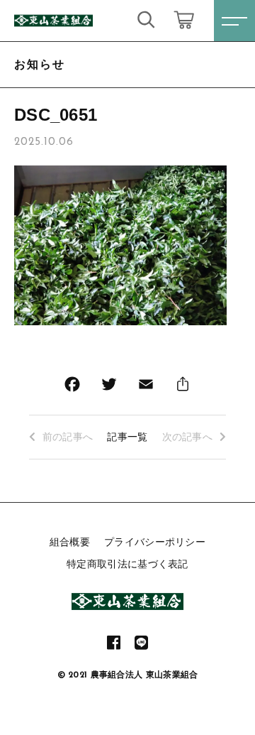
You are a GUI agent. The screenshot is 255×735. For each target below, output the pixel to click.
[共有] (182, 387)
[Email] (146, 387)
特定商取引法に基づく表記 (127, 564)
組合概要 (70, 542)
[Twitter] (109, 387)
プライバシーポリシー (154, 542)
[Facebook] (72, 387)
